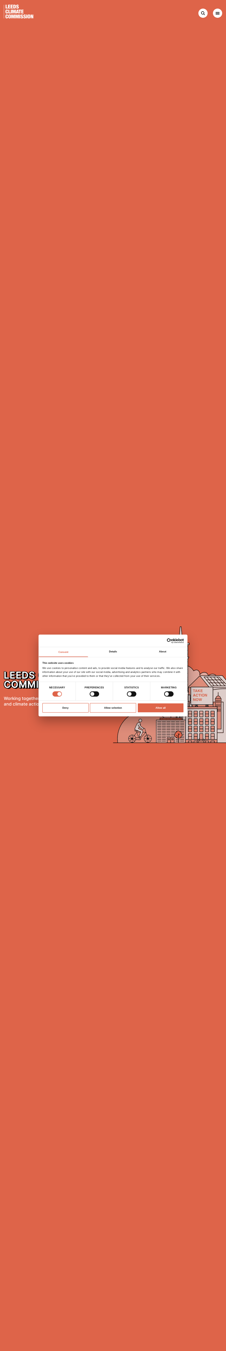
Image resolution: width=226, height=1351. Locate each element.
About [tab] (162, 651)
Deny (65, 707)
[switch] (94, 694)
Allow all (161, 707)
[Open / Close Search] (203, 13)
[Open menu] (217, 13)
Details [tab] (113, 651)
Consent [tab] (63, 652)
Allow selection (113, 707)
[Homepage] (25, 13)
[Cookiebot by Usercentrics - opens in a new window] (169, 640)
